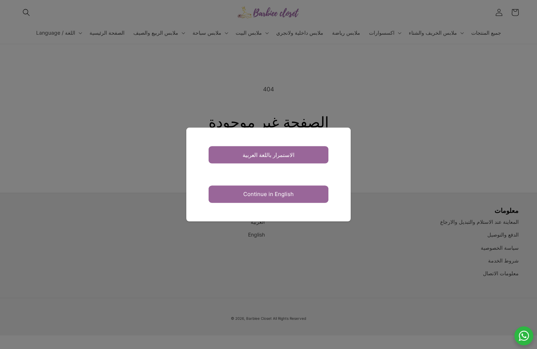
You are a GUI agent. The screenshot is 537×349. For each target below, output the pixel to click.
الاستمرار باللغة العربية (268, 154)
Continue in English (268, 194)
